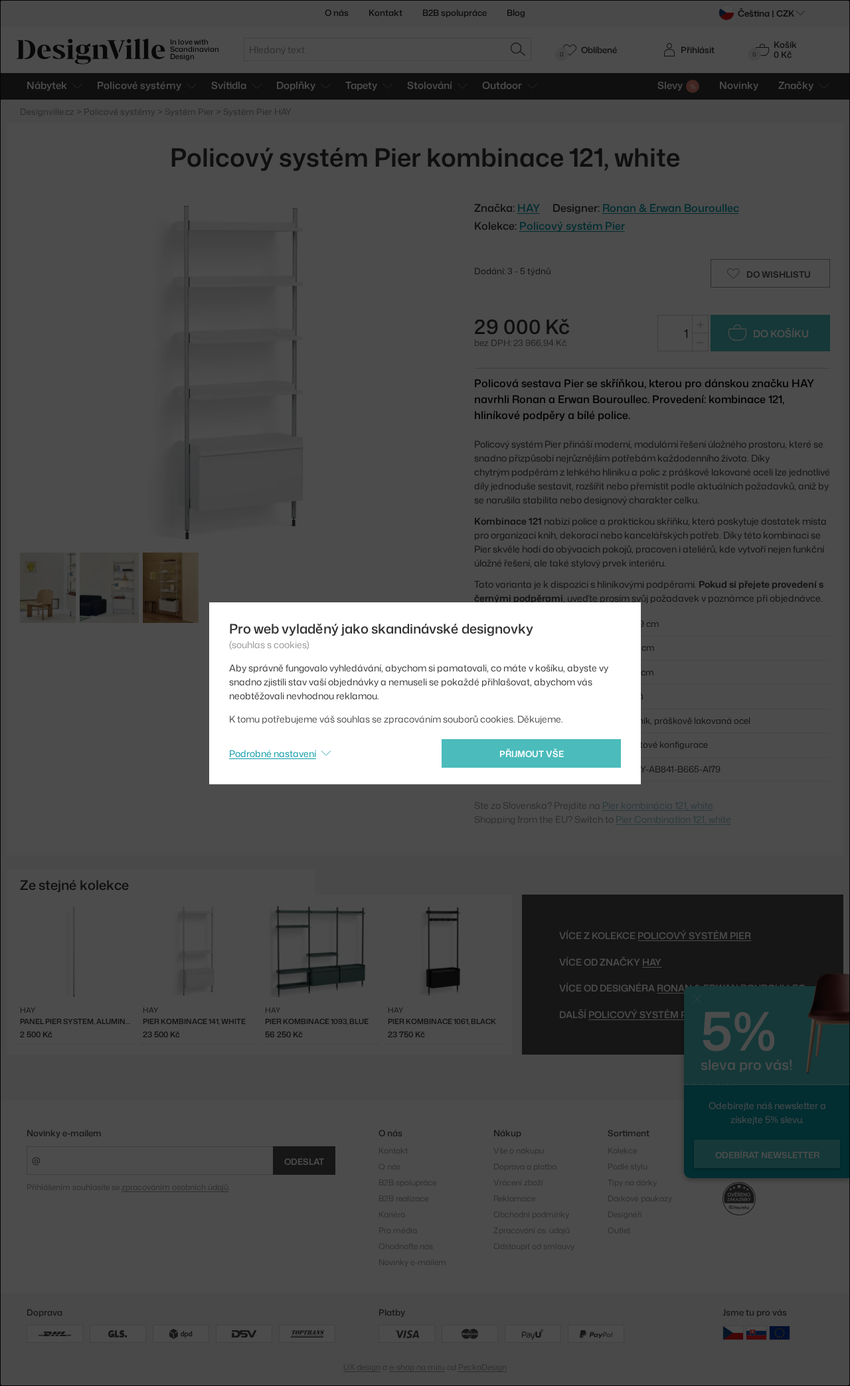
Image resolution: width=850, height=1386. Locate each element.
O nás (337, 13)
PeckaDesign (482, 1367)
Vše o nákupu (518, 1150)
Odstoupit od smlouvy (533, 1246)
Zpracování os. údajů (531, 1230)
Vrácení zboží (518, 1182)
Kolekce (622, 1150)
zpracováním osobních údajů (175, 1187)
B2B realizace (403, 1198)
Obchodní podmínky (531, 1214)
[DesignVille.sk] (756, 1332)
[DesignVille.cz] (733, 1332)
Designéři (625, 1214)
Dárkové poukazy (640, 1198)
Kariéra (392, 1214)
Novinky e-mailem (64, 1133)
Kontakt (385, 13)
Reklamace (514, 1198)
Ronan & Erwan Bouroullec (670, 208)
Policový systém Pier (572, 225)
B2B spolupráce (454, 13)
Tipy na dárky (632, 1182)
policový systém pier (645, 1014)
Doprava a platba (524, 1166)
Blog (516, 13)
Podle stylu (627, 1166)
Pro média (398, 1230)
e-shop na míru (417, 1367)
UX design (362, 1367)
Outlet (619, 1230)
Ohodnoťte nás (406, 1246)
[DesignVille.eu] (779, 1332)
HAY (651, 962)
